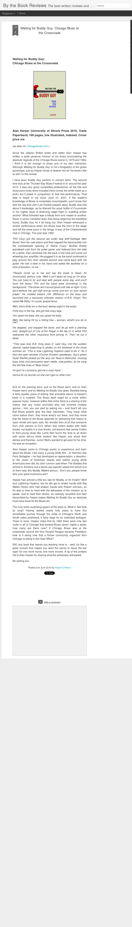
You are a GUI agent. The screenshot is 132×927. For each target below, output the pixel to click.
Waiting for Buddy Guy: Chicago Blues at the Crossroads (49, 30)
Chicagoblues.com (37, 146)
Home (22, 13)
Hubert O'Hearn (63, 567)
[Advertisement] (104, 75)
